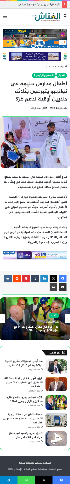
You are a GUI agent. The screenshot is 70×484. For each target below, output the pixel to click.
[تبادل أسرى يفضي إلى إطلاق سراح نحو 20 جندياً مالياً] (56, 438)
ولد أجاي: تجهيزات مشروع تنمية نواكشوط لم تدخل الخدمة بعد (24, 363)
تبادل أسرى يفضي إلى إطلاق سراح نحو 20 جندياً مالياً (26, 435)
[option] (35, 318)
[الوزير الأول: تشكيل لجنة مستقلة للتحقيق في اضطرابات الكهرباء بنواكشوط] (56, 384)
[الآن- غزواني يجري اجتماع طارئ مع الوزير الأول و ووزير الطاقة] (56, 402)
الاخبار (49, 67)
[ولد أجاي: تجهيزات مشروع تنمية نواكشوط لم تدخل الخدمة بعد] (56, 366)
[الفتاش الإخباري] (44, 16)
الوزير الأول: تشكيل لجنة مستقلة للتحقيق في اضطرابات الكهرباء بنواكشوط (23, 382)
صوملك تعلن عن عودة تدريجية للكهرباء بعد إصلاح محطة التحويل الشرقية (23, 418)
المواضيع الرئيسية (43, 75)
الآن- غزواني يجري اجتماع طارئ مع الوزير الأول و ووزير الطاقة (36, 328)
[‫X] (53, 278)
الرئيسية (60, 67)
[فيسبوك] (62, 278)
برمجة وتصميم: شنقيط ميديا (35, 463)
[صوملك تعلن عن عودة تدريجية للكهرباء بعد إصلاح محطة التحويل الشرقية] (56, 420)
